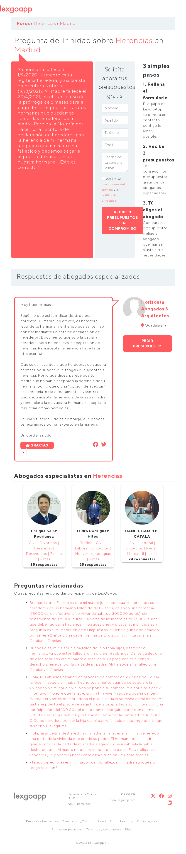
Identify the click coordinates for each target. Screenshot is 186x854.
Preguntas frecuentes (42, 821)
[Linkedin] (170, 802)
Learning (126, 821)
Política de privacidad (67, 829)
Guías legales (147, 821)
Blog (128, 829)
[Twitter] (153, 795)
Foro (113, 821)
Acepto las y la (113, 189)
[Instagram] (170, 795)
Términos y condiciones (103, 829)
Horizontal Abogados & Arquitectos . (156, 308)
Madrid (68, 23)
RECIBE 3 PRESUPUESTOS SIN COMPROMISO (122, 220)
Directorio (69, 821)
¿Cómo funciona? (93, 821)
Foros (23, 23)
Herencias (45, 23)
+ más (45, 559)
